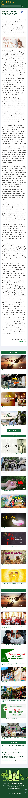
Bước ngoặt (4, 369)
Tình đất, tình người (6, 388)
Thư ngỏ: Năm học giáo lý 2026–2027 (10, 718)
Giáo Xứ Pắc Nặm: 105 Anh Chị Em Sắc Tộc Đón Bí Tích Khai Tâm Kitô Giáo (13, 682)
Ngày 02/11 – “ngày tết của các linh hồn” (11, 472)
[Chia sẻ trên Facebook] (22, 12)
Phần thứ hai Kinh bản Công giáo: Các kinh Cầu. (13, 749)
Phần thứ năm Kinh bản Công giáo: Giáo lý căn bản (14, 760)
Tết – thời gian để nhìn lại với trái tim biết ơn (11, 546)
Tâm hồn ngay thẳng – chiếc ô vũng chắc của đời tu (13, 406)
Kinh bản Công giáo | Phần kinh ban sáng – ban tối (13, 745)
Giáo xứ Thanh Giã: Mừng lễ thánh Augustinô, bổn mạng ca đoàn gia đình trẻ (14, 626)
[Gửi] (22, 6)
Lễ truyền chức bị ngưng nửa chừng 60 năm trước (12, 453)
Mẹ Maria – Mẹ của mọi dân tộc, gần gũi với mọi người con (13, 701)
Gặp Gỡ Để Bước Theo (7, 564)
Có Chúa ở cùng (5, 509)
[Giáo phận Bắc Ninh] (7, 2)
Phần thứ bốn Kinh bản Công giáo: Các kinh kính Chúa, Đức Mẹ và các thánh (13, 757)
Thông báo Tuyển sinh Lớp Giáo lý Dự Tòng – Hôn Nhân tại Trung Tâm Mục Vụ (14, 664)
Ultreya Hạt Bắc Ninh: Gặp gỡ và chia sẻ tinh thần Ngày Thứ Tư (14, 738)
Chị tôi (3, 527)
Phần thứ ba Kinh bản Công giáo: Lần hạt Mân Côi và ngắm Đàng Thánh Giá (13, 753)
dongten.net (22, 341)
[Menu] (26, 6)
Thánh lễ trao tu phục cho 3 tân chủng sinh (11, 644)
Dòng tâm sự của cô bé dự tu (8, 425)
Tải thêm (13, 430)
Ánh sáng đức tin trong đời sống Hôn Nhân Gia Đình (13, 583)
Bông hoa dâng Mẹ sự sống (8, 490)
